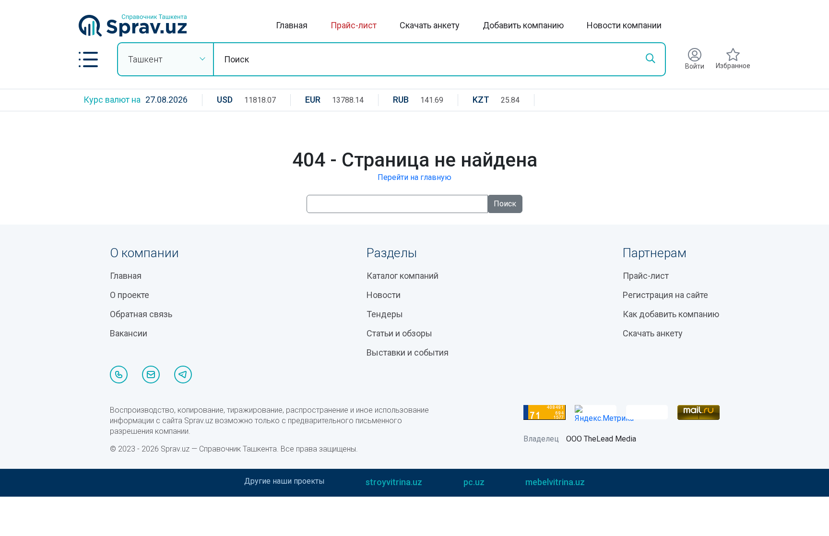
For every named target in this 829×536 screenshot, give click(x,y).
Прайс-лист (354, 25)
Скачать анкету (430, 25)
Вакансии (128, 333)
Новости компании (624, 25)
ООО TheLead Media (601, 438)
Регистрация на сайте (665, 295)
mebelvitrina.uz (555, 482)
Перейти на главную (414, 177)
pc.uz (474, 482)
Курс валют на (112, 100)
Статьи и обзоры (399, 333)
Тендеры (385, 314)
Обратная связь (141, 314)
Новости (384, 295)
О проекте (129, 295)
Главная (292, 25)
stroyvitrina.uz (394, 482)
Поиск (505, 203)
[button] (88, 59)
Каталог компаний (402, 276)
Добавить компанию (523, 25)
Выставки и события (408, 352)
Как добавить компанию (671, 314)
